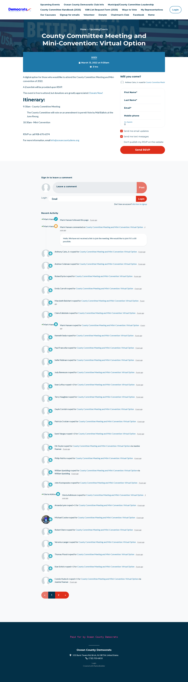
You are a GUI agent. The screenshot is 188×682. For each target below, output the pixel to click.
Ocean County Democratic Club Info (84, 4)
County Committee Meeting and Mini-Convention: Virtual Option (114, 227)
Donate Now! (96, 93)
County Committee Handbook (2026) (60, 9)
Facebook (138, 15)
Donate (103, 15)
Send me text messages (136, 136)
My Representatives (152, 9)
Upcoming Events (50, 4)
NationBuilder (99, 666)
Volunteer (89, 15)
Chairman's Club (120, 15)
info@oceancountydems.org (65, 140)
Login (175, 9)
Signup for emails (70, 15)
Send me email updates (136, 131)
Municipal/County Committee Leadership (131, 4)
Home (151, 15)
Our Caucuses (48, 15)
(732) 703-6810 (96, 658)
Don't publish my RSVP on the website (143, 142)
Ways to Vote (129, 9)
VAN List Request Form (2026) (101, 9)
